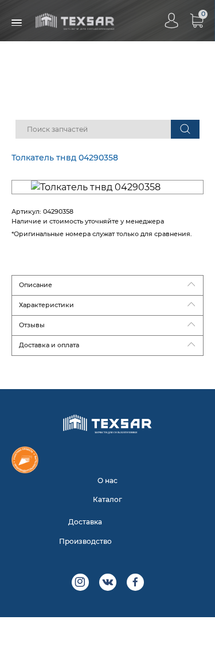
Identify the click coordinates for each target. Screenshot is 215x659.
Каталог (107, 499)
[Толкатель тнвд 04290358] (107, 187)
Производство (85, 541)
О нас (107, 480)
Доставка (85, 521)
